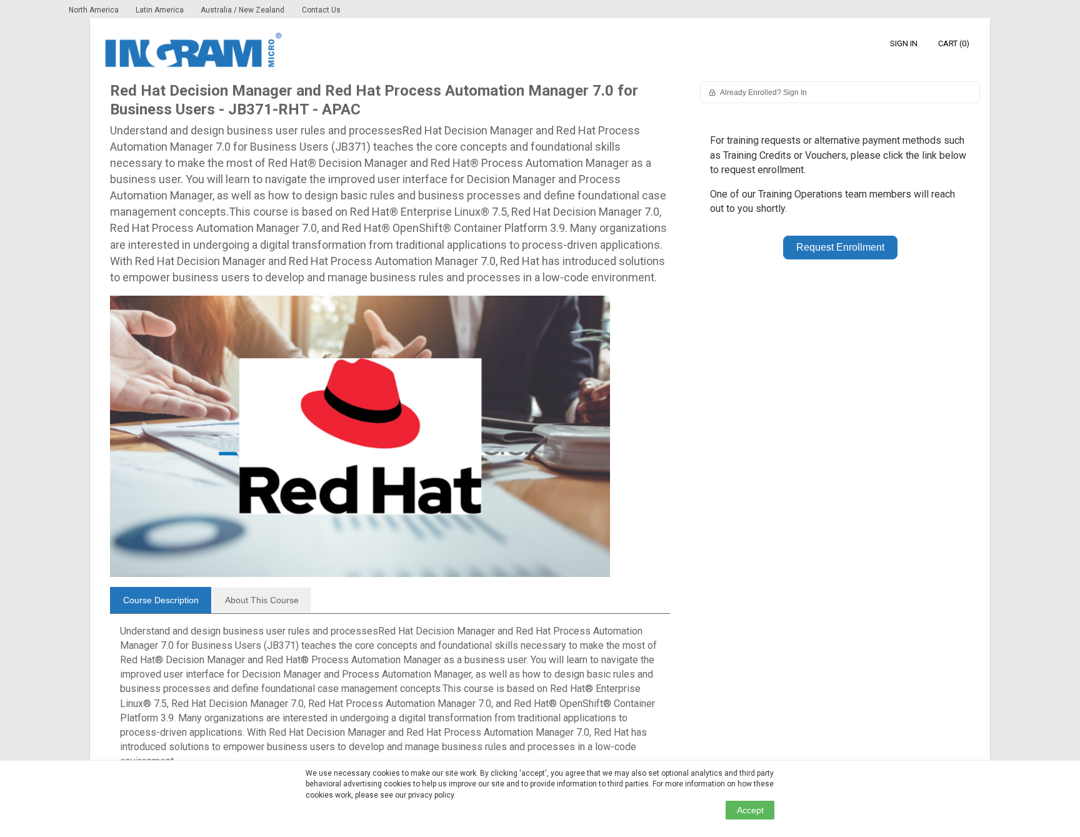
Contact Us (321, 10)
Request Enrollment (840, 247)
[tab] (160, 600)
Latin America (161, 10)
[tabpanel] (390, 701)
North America (95, 10)
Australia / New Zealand (242, 10)
